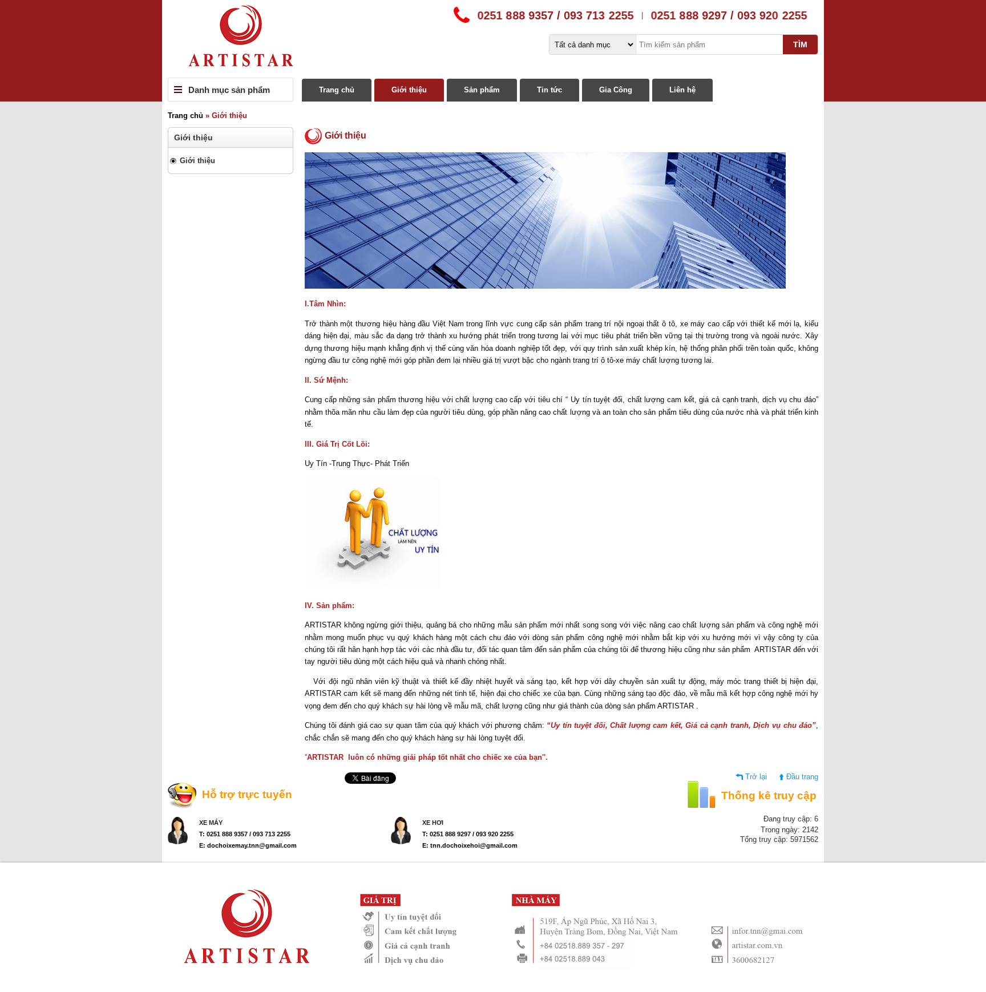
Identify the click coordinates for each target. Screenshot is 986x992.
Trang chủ (336, 90)
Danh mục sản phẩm (229, 90)
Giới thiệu (409, 90)
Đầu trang (802, 776)
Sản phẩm (482, 90)
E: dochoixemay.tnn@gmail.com (248, 845)
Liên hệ (682, 90)
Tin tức (549, 90)
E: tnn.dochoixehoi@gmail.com (470, 845)
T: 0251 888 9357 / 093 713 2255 (244, 834)
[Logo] (493, 39)
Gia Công (615, 90)
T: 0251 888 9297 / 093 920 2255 (468, 834)
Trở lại (756, 776)
